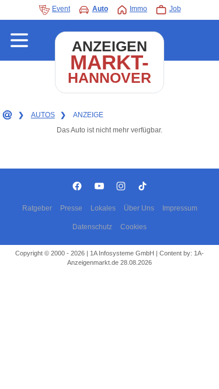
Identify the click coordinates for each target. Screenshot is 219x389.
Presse (71, 208)
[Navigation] (19, 40)
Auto (100, 9)
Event (61, 9)
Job (175, 9)
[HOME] (6, 115)
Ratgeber (37, 208)
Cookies (133, 227)
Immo (138, 9)
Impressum (179, 208)
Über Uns (139, 208)
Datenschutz (92, 227)
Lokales (103, 208)
